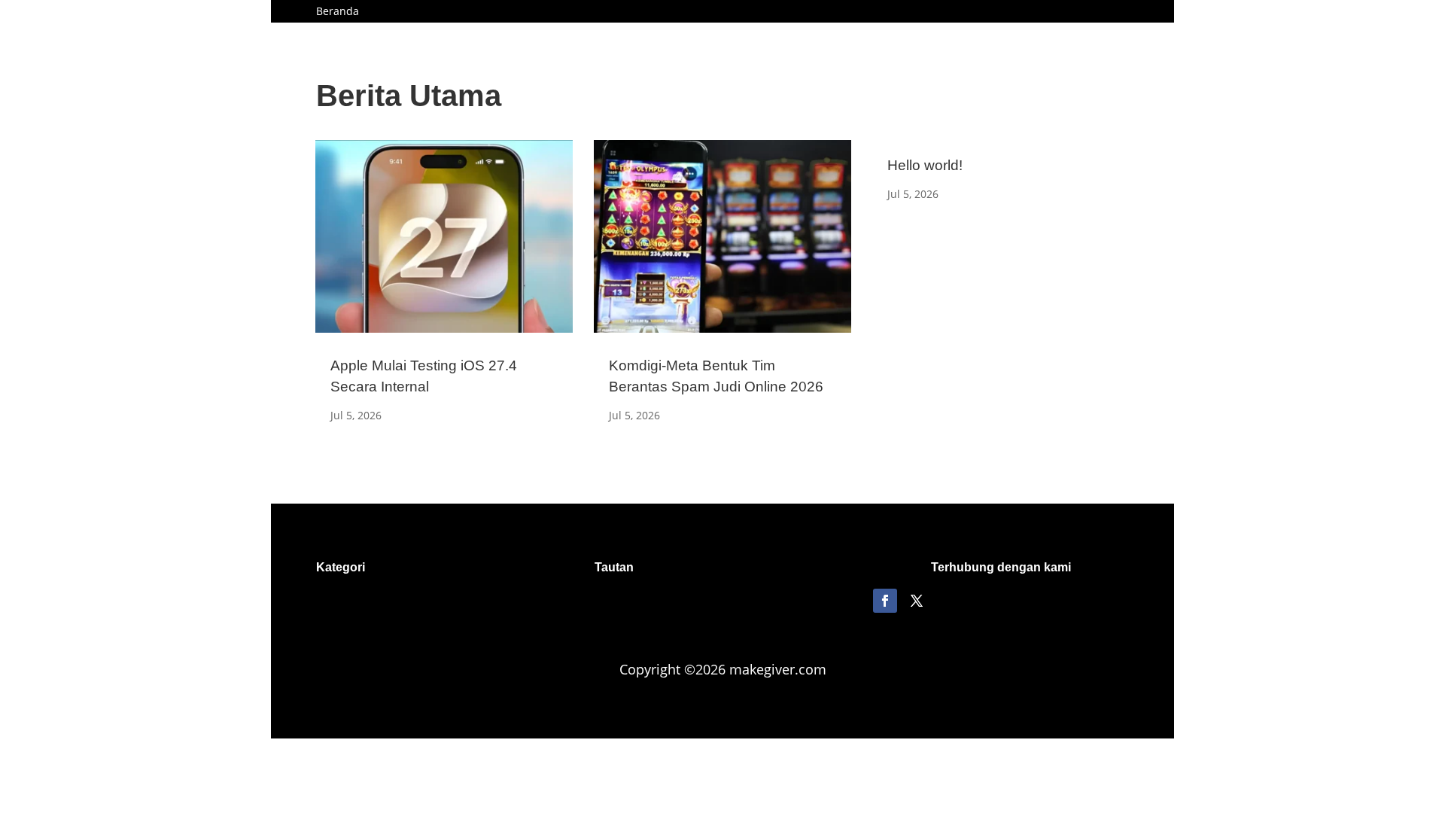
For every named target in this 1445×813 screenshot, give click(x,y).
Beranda (337, 12)
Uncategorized (611, 12)
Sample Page (408, 12)
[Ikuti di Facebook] (885, 601)
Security (477, 12)
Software (536, 12)
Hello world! (925, 165)
